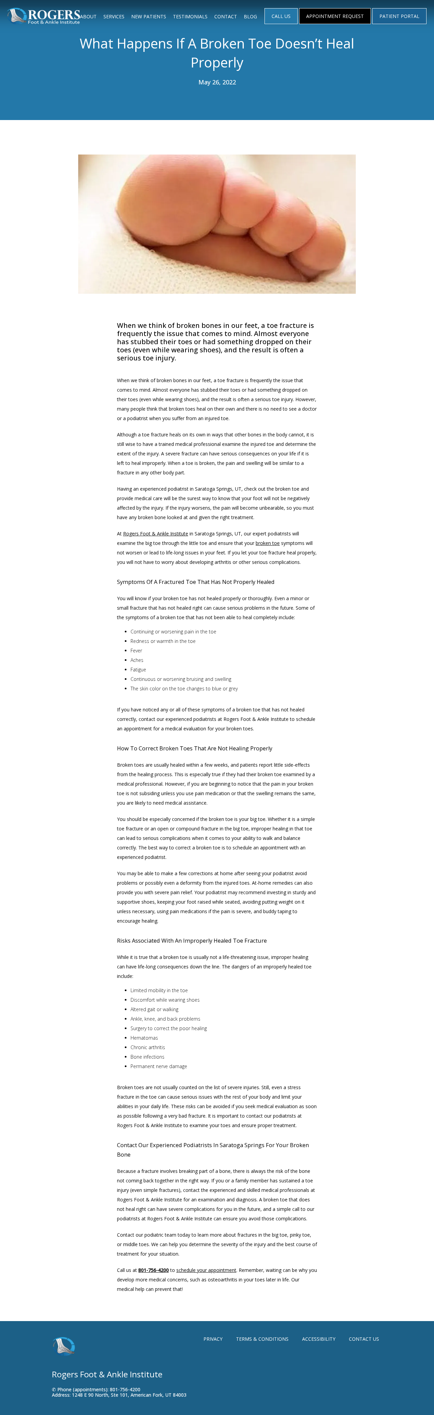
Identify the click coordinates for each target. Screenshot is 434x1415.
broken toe (268, 543)
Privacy (212, 1339)
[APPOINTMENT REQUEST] (335, 23)
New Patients (148, 16)
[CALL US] (281, 23)
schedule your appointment (206, 1270)
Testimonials (190, 16)
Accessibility (318, 1339)
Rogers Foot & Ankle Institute (155, 533)
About (88, 16)
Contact (225, 16)
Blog (250, 16)
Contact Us (364, 1339)
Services (113, 16)
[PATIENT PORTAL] (399, 23)
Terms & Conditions (262, 1339)
